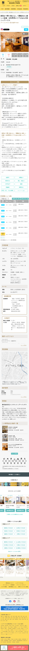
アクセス (8, 5)
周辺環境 (25, 9)
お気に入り (18, 5)
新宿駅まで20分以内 (8, 528)
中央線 (12, 639)
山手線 (2, 639)
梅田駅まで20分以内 (8, 542)
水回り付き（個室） (23, 625)
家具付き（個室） (4, 628)
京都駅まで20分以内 (8, 548)
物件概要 (7, 9)
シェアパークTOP (4, 12)
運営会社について (10, 583)
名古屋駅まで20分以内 (21, 548)
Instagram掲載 (5, 631)
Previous (2, 42)
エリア (4, 5)
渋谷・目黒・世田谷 (14, 617)
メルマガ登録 (4, 586)
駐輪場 (7, 187)
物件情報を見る (10, 510)
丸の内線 (16, 639)
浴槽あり (21, 177)
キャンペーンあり (21, 190)
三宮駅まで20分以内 (21, 545)
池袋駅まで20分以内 (8, 534)
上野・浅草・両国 (14, 616)
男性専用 (6, 625)
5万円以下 (7, 184)
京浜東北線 (24, 639)
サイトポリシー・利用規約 (9, 584)
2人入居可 (18, 628)
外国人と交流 (11, 625)
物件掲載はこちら (12, 586)
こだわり (13, 5)
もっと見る (14, 453)
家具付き (7, 180)
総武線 (10, 640)
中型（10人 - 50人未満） (8, 190)
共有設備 (19, 9)
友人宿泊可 (17, 625)
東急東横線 (6, 640)
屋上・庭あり (21, 180)
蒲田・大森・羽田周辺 (14, 619)
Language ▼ (25, 1)
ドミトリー (10, 634)
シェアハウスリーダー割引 (9, 632)
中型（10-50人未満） (19, 631)
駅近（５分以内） (4, 627)
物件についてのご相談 (23, 586)
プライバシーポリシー (21, 584)
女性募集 (9, 628)
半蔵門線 (14, 640)
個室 (21, 184)
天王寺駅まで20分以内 (8, 545)
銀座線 (20, 639)
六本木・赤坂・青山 (22, 619)
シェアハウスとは (19, 583)
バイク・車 (20, 627)
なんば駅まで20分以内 (21, 542)
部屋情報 (13, 9)
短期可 (7, 177)
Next (26, 42)
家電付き (21, 187)
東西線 (9, 639)
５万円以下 (25, 627)
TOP (2, 9)
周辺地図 (9, 66)
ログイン (24, 5)
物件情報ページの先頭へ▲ (14, 474)
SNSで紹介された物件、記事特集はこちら (14, 604)
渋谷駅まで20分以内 (8, 531)
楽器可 (22, 628)
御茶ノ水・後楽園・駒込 (5, 616)
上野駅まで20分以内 (21, 534)
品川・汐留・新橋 (22, 617)
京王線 (5, 639)
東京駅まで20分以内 (21, 531)
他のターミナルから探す (14, 551)
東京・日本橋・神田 (6, 617)
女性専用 (2, 625)
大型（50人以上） (11, 631)
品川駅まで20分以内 (21, 528)
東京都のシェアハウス (14, 12)
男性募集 (14, 628)
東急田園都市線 (19, 640)
